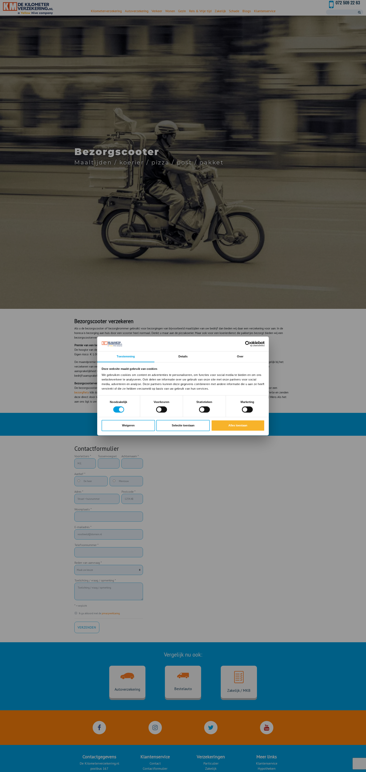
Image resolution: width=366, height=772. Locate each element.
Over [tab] (240, 356)
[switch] (161, 410)
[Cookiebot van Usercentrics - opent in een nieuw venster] (248, 344)
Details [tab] (183, 356)
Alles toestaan (237, 425)
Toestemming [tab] (126, 356)
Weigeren (128, 425)
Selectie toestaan (183, 425)
